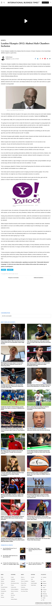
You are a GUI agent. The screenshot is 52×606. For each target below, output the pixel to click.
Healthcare (13, 581)
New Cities (13, 595)
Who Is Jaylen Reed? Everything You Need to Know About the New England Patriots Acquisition (38, 408)
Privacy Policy (23, 583)
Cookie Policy (23, 585)
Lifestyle (2, 593)
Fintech (12, 597)
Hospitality (13, 579)
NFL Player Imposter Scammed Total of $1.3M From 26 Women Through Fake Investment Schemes (12, 452)
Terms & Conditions (24, 581)
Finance (12, 585)
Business (2, 583)
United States (33, 585)
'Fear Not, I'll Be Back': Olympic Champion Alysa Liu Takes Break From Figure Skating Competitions (12, 474)
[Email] (47, 59)
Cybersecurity (13, 587)
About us (22, 577)
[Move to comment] (50, 59)
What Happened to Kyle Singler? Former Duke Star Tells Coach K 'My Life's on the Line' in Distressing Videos (12, 364)
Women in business (14, 591)
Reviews (2, 597)
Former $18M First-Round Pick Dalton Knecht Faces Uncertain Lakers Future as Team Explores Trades (13, 430)
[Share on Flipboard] (43, 59)
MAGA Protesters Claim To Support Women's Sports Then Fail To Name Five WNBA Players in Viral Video (38, 474)
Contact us (23, 579)
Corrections (23, 587)
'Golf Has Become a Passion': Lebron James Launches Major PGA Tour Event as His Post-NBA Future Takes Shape (39, 518)
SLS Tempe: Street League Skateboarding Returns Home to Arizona (35, 549)
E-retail (12, 577)
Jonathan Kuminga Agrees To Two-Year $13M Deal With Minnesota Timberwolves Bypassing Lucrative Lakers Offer (12, 386)
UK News (2, 579)
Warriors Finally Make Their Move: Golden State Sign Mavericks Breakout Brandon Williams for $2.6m (12, 496)
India (32, 579)
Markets (2, 581)
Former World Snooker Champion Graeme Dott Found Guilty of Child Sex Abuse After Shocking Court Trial (38, 452)
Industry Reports (14, 599)
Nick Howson (9, 57)
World (2, 577)
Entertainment (3, 591)
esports (12, 593)
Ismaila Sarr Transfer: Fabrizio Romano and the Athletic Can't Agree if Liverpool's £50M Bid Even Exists (12, 408)
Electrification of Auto (15, 583)
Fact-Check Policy (24, 591)
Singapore (33, 581)
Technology (3, 589)
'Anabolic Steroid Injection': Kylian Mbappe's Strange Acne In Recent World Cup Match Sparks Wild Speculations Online (13, 540)
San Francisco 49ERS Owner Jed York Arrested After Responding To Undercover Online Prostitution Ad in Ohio (38, 364)
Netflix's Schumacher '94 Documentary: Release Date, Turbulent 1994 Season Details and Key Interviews (12, 518)
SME (2, 585)
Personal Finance (4, 587)
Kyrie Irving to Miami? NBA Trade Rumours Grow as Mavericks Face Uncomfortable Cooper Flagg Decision (12, 342)
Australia (32, 577)
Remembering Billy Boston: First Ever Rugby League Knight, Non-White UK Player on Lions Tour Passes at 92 (38, 496)
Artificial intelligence (14, 589)
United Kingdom (34, 583)
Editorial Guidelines (38, 277)
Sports (2, 595)
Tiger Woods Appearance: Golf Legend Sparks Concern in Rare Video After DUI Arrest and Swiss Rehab (39, 342)
